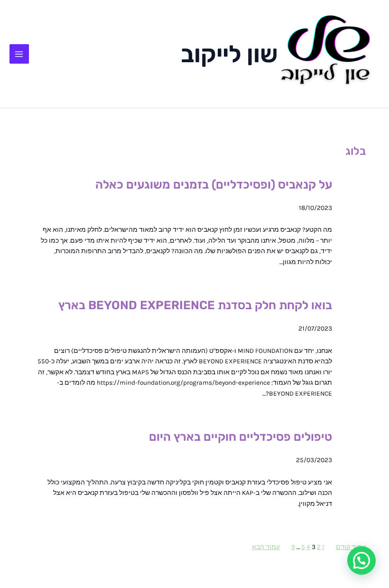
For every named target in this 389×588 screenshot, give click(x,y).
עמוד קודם (351, 546)
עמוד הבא (266, 546)
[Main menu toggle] (19, 54)
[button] (361, 560)
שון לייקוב (229, 54)
